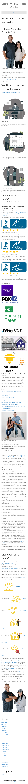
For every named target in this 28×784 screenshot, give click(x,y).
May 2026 (3, 728)
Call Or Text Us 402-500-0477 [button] (8, 79)
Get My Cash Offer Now (7, 204)
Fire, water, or (23, 610)
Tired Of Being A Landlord (7, 397)
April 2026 (3, 730)
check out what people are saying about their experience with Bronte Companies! (13, 214)
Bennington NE (5, 456)
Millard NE (11, 456)
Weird (24, 598)
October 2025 (4, 743)
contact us (19, 672)
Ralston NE (19, 456)
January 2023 (4, 764)
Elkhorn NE (22, 455)
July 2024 (3, 753)
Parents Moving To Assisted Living (9, 404)
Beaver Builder (14, 781)
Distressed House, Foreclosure (8, 410)
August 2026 (4, 722)
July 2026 (3, 724)
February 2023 (5, 762)
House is (18, 586)
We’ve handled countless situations (9, 568)
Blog (2, 774)
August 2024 (4, 751)
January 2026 (4, 737)
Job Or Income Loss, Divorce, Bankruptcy (11, 402)
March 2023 (4, 760)
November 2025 (5, 741)
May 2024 (3, 758)
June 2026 (3, 726)
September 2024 (5, 749)
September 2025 (5, 745)
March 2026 (4, 732)
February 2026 (5, 734)
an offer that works (10, 668)
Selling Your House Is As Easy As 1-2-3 (10, 92)
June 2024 (3, 755)
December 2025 (5, 739)
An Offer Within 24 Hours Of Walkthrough (11, 391)
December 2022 (5, 766)
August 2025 (4, 747)
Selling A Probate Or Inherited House (10, 400)
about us (13, 672)
